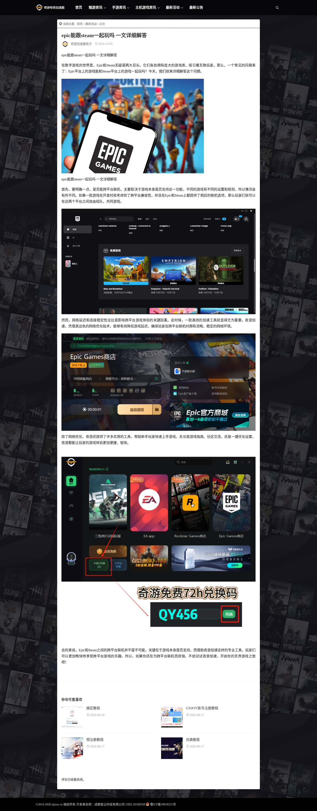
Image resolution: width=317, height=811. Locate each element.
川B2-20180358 (135, 804)
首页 (78, 7)
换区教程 (93, 708)
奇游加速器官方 (81, 44)
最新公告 (196, 7)
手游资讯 (119, 7)
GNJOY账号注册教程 (202, 708)
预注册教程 (95, 740)
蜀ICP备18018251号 (163, 804)
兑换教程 (193, 740)
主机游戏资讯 (145, 7)
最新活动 (173, 7)
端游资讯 (95, 7)
